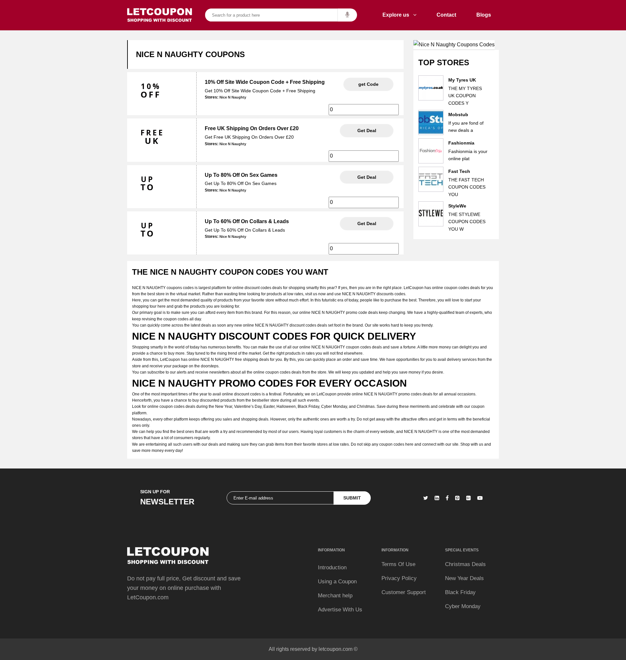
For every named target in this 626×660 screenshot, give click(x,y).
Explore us (397, 15)
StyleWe (457, 205)
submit (352, 497)
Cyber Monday (463, 606)
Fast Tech (459, 171)
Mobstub (458, 114)
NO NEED (366, 130)
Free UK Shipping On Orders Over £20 (252, 128)
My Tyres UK (462, 80)
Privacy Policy (399, 578)
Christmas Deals (465, 564)
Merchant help (335, 595)
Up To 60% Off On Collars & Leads (247, 221)
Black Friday (460, 592)
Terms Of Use (398, 564)
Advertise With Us (340, 609)
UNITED (368, 84)
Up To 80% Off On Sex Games (241, 175)
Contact (446, 15)
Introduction (332, 567)
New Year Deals (464, 578)
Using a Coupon (337, 581)
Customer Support (403, 592)
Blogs (483, 15)
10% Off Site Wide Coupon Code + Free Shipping (265, 82)
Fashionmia (461, 143)
